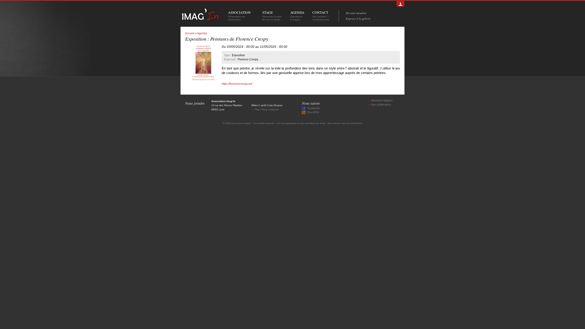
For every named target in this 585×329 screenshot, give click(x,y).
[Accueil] (200, 20)
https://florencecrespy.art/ (237, 83)
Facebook (313, 108)
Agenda (202, 33)
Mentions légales (382, 100)
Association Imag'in (241, 123)
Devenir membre (356, 13)
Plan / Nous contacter (267, 109)
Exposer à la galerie (358, 18)
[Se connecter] (400, 4)
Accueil (189, 33)
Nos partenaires (381, 104)
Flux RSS (313, 112)
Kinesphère (356, 123)
